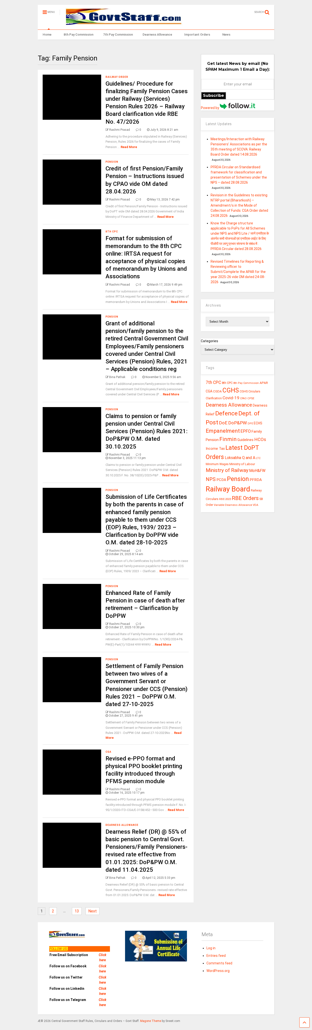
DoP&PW (237, 423)
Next (92, 911)
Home (47, 34)
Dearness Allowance (157, 34)
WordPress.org (218, 971)
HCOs (260, 439)
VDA (255, 505)
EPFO (246, 431)
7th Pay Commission (118, 34)
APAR (264, 383)
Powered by (210, 108)
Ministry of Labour (242, 464)
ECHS (258, 423)
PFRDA (256, 480)
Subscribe (213, 95)
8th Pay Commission (78, 34)
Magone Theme (150, 1021)
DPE (250, 423)
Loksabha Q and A (240, 457)
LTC (258, 458)
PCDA (221, 480)
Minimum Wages (217, 464)
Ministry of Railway (227, 470)
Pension (112, 161)
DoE (223, 423)
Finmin (228, 439)
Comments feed (219, 963)
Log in (210, 948)
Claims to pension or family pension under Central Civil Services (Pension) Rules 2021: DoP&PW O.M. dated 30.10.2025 (146, 431)
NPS (211, 479)
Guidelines (245, 440)
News (226, 34)
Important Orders (197, 34)
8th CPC (112, 231)
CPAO (243, 398)
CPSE (250, 398)
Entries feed (216, 956)
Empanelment (223, 431)
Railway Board (228, 489)
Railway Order (117, 77)
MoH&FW (257, 470)
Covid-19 (231, 397)
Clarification (214, 398)
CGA (108, 751)
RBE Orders (245, 498)
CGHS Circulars (250, 391)
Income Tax (215, 449)
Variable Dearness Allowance (233, 505)
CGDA (217, 391)
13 (77, 911)
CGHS (231, 390)
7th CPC (213, 382)
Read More (129, 147)
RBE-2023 (225, 499)
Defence (226, 413)
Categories (209, 341)
